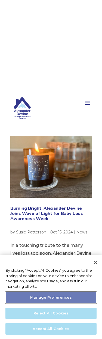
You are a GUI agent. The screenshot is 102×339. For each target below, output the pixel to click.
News (81, 232)
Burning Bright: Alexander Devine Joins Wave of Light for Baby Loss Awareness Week (46, 213)
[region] (51, 297)
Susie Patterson (31, 232)
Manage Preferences (51, 297)
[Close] (95, 262)
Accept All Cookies (51, 328)
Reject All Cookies (51, 313)
